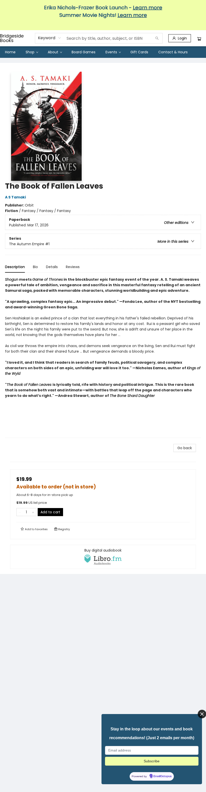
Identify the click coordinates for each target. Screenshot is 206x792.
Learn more (147, 7)
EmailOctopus (162, 776)
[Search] (157, 38)
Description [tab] (15, 266)
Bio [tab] (35, 266)
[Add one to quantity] (33, 512)
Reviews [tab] (73, 266)
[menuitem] (10, 52)
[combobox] (49, 38)
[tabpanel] (103, 357)
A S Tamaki (15, 197)
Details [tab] (52, 266)
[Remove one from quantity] (20, 512)
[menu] (103, 52)
